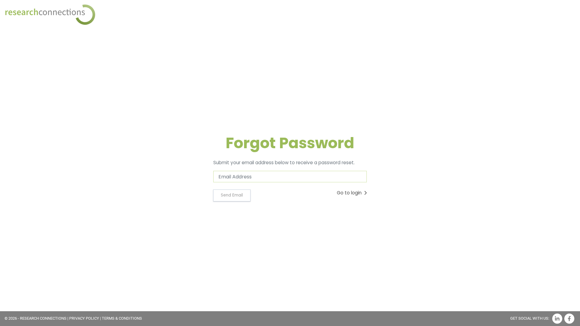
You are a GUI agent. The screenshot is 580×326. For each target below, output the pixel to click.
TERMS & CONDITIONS (122, 318)
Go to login (350, 193)
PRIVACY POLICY (84, 318)
